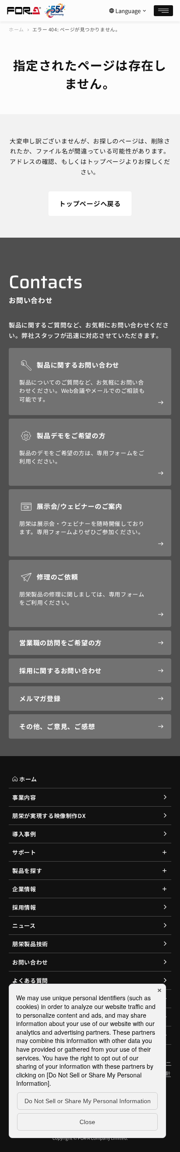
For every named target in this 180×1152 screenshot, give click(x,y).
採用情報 (24, 907)
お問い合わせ (30, 962)
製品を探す (27, 870)
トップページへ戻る (90, 203)
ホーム (16, 29)
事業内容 (24, 797)
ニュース (24, 925)
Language (128, 11)
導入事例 (24, 834)
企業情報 (24, 889)
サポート (24, 852)
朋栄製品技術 (30, 944)
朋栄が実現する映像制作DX (49, 815)
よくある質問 (30, 980)
